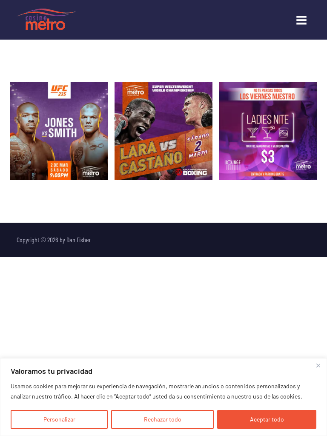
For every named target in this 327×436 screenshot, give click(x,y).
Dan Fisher (78, 239)
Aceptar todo (267, 419)
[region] (163, 397)
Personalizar (59, 419)
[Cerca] (318, 365)
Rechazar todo (162, 419)
